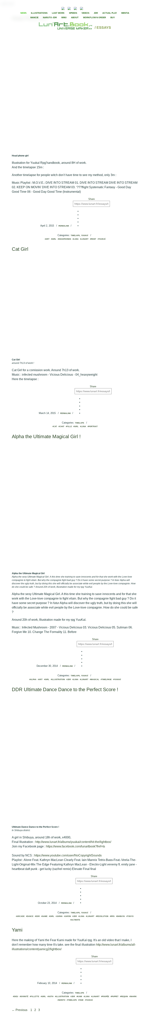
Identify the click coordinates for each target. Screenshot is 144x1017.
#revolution (102, 916)
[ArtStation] (75, 8)
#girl (53, 239)
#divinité (24, 996)
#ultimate (75, 920)
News (23, 13)
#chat (61, 426)
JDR (96, 13)
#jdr (68, 679)
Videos (85, 13)
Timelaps (75, 235)
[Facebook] (91, 8)
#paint (93, 239)
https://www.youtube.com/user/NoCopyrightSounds (68, 855)
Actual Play (109, 13)
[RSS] (57, 8)
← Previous (20, 1010)
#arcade (20, 916)
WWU (64, 17)
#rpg (112, 916)
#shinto (61, 1000)
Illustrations (39, 13)
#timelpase (106, 679)
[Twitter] (94, 8)
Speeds (73, 13)
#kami (79, 996)
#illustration (58, 679)
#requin (124, 996)
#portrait (93, 426)
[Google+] (97, 8)
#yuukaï (102, 239)
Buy (112, 17)
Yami (17, 929)
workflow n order (94, 17)
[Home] (66, 27)
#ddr (37, 916)
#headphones (64, 239)
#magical (94, 679)
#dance (29, 916)
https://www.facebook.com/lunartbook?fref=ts (75, 846)
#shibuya (120, 916)
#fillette (34, 996)
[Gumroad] (63, 8)
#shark (133, 996)
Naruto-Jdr (50, 17)
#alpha (32, 679)
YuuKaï (84, 235)
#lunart (84, 239)
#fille (69, 426)
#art (47, 239)
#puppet (114, 996)
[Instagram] (82, 8)
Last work (58, 13)
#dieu (15, 996)
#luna (76, 239)
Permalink (63, 226)
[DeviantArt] (69, 8)
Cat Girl (20, 249)
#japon (67, 916)
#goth (50, 996)
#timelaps (72, 1000)
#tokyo (130, 916)
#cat (54, 426)
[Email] (52, 8)
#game (44, 916)
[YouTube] (87, 8)
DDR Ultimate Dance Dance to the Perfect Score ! (65, 689)
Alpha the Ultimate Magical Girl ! (46, 436)
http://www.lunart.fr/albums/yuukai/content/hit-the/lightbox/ (73, 841)
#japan (59, 916)
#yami (80, 1000)
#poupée (105, 996)
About (75, 17)
